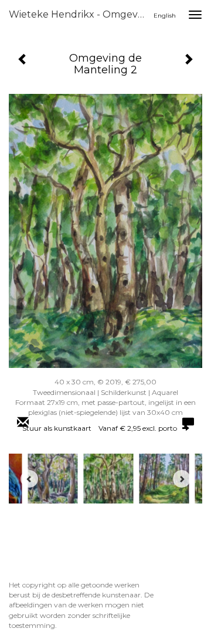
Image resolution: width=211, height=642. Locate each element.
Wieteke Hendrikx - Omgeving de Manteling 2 (81, 14)
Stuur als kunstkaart (99, 428)
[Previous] (29, 479)
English (165, 15)
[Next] (181, 479)
